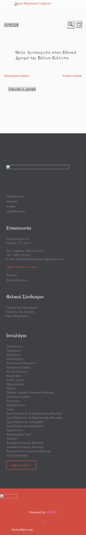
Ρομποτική (13, 401)
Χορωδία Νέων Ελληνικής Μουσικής (29, 451)
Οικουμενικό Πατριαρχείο (21, 307)
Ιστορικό (12, 201)
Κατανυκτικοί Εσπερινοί (21, 363)
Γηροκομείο (14, 350)
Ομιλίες (11, 388)
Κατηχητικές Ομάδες (19, 367)
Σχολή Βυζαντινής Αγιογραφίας (25, 421)
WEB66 (52, 512)
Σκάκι (10, 409)
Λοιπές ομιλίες (16, 380)
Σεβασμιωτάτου (16, 405)
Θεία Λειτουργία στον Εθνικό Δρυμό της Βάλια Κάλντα (45, 55)
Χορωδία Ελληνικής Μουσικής (25, 442)
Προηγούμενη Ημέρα (16, 75)
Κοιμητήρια (14, 375)
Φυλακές (12, 275)
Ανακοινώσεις (15, 346)
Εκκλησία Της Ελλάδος (20, 311)
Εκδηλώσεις (14, 354)
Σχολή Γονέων (15, 430)
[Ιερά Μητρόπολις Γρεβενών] (45, 4)
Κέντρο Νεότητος (17, 280)
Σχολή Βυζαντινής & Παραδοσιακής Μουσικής (34, 413)
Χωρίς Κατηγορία (17, 455)
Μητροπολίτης (15, 196)
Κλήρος (11, 206)
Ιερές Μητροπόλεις (17, 316)
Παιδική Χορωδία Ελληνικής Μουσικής (30, 392)
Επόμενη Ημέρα (72, 75)
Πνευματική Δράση (18, 396)
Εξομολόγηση (15, 359)
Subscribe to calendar (22, 89)
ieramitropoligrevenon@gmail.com (39, 259)
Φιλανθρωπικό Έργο (19, 434)
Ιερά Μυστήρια (16, 211)
